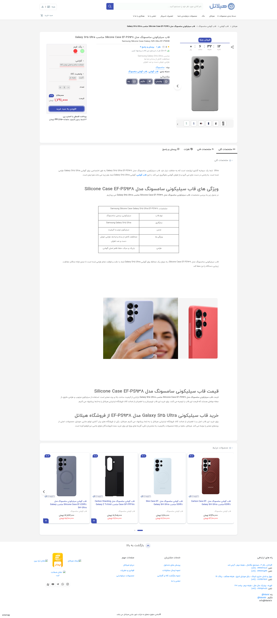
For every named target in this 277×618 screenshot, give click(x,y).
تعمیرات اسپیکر (167, 16)
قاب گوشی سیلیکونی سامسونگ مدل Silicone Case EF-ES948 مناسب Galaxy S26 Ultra (68, 504)
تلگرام (142, 81)
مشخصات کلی (225, 149)
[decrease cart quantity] (68, 87)
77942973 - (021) (259, 579)
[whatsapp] (62, 584)
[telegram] (58, 584)
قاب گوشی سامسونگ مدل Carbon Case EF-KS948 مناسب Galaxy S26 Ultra (211, 503)
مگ (203, 16)
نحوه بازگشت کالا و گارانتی (168, 575)
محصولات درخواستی (125, 575)
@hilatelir (262, 597)
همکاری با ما (139, 16)
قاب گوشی (224, 26)
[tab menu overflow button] (240, 149)
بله (129, 81)
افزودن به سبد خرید (66, 109)
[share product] (232, 46)
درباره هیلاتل (128, 565)
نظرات (187, 149)
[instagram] (67, 584)
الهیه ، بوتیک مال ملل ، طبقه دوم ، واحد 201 (253, 585)
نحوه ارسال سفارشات (171, 570)
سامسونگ (160, 67)
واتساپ (159, 81)
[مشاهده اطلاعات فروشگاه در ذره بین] (41, 561)
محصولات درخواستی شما (187, 16)
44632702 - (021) (259, 568)
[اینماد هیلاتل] (74, 561)
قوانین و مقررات (127, 570)
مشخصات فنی (204, 149)
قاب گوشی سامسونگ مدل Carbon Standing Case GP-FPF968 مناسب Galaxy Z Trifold (115, 503)
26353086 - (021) (259, 588)
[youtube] (53, 584)
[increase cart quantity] (60, 87)
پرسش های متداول (172, 565)
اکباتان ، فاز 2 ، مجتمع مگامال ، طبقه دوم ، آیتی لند (250, 565)
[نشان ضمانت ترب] (58, 573)
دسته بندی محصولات (227, 16)
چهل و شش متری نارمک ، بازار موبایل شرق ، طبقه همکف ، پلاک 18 (244, 576)
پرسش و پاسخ (169, 149)
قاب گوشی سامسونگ (207, 26)
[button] (232, 86)
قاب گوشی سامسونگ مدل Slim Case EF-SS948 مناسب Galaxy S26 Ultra (164, 503)
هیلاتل (212, 16)
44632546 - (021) (259, 571)
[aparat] (48, 584)
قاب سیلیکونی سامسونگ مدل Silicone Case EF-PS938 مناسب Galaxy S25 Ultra (161, 26)
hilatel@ (265, 594)
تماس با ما (152, 16)
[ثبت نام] (43, 7)
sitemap (6, 615)
